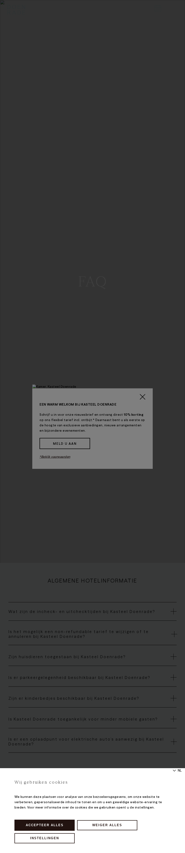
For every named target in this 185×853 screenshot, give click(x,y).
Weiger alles (107, 825)
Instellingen (44, 838)
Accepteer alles (45, 825)
